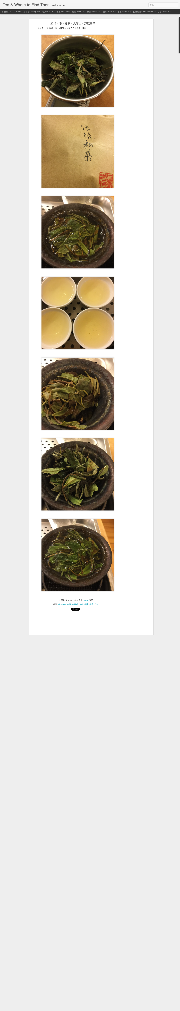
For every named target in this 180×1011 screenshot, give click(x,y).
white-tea (62, 604)
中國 (69, 604)
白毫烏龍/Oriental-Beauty (144, 11)
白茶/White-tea (164, 11)
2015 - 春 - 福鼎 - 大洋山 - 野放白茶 (72, 23)
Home (19, 11)
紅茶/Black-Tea (78, 11)
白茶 (81, 604)
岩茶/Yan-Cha (48, 11)
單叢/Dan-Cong (124, 11)
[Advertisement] (128, 67)
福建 (86, 604)
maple (85, 600)
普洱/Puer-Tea (109, 11)
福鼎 (91, 604)
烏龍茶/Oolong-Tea (31, 11)
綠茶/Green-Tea (94, 11)
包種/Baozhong (63, 11)
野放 (96, 604)
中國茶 (75, 604)
